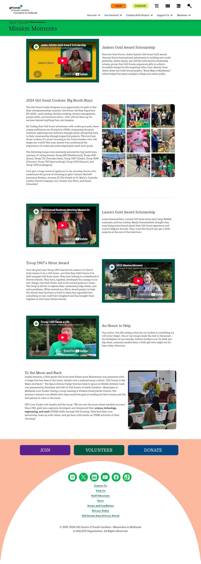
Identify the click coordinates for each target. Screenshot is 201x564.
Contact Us (100, 485)
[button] (157, 7)
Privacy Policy (100, 510)
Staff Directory (100, 495)
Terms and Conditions (100, 505)
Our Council (23, 22)
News (100, 500)
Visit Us (100, 490)
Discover (12, 22)
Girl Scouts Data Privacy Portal (100, 515)
